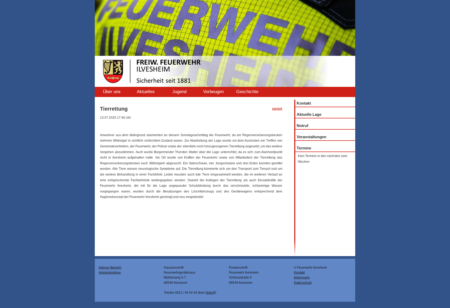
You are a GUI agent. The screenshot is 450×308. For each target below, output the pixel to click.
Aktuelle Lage (309, 114)
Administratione (110, 272)
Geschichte (247, 91)
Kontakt (304, 103)
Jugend (179, 91)
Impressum (302, 277)
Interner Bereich (110, 267)
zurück (277, 109)
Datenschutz (303, 283)
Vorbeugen (213, 91)
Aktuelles (146, 91)
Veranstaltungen (311, 137)
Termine (304, 148)
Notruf (302, 125)
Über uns (112, 91)
